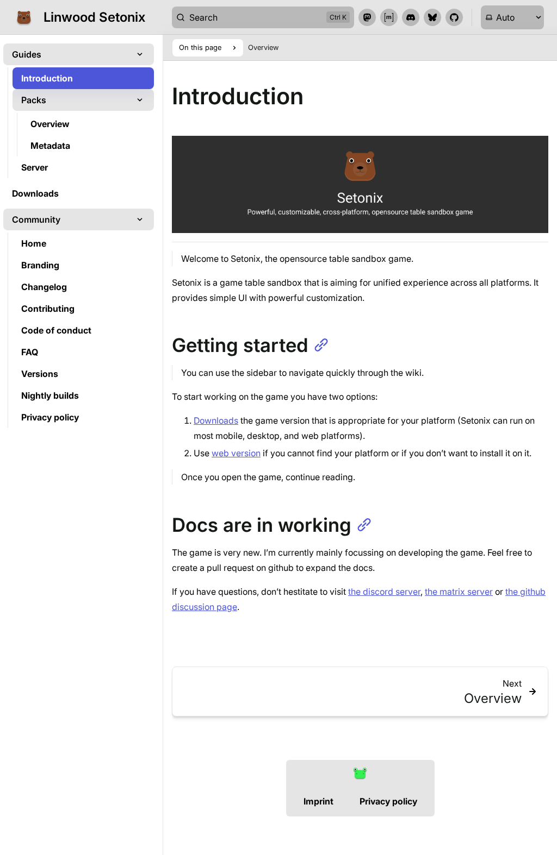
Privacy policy (388, 801)
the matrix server (459, 591)
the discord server (384, 591)
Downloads (216, 420)
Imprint (318, 801)
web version (236, 453)
